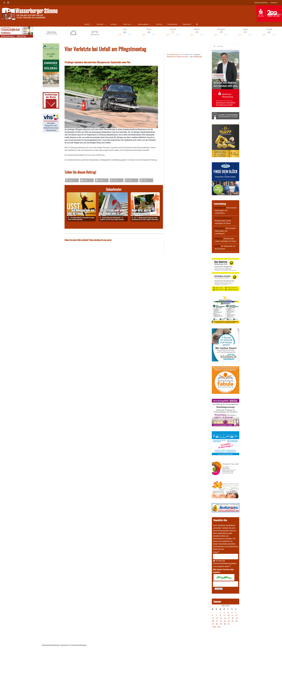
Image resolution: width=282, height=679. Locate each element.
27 (213, 624)
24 (229, 621)
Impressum (64, 645)
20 (213, 621)
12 (236, 615)
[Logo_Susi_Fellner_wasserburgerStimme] (225, 432)
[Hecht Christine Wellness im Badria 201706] (225, 482)
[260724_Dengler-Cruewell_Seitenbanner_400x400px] (225, 297)
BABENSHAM (197, 56)
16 (225, 618)
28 (217, 624)
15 (221, 618)
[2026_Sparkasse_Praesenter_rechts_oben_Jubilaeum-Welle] (269, 6)
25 (233, 621)
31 (229, 624)
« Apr (214, 627)
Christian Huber (174, 54)
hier (222, 549)
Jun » (219, 627)
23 (225, 621)
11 (233, 615)
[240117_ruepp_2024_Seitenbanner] (225, 126)
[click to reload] (224, 577)
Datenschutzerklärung (221, 563)
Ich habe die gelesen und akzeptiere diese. (224, 563)
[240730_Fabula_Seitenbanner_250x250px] (225, 368)
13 (213, 618)
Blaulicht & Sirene (182, 56)
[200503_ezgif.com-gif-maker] (225, 330)
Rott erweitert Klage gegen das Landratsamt (226, 210)
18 (233, 618)
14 (217, 618)
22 (221, 621)
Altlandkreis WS (172, 56)
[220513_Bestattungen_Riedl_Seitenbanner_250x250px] (225, 400)
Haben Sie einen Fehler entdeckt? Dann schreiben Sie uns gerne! (88, 239)
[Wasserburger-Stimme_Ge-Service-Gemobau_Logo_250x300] (225, 259)
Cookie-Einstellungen (78, 645)
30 (225, 624)
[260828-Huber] (145, 194)
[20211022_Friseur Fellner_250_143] (225, 461)
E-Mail (216, 552)
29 (221, 624)
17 (229, 618)
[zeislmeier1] (225, 504)
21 (217, 621)
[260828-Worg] (81, 194)
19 (236, 618)
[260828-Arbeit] (113, 194)
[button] (197, 24)
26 (236, 621)
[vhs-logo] (51, 115)
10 (229, 615)
